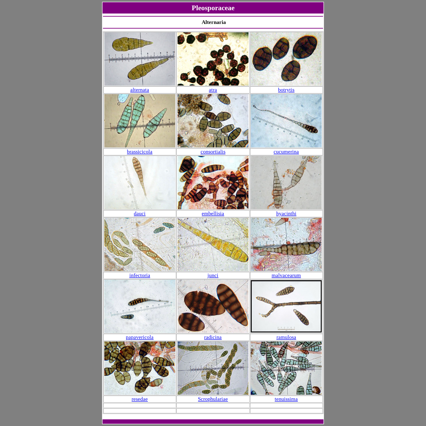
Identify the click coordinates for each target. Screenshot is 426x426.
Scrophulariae (213, 399)
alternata (139, 90)
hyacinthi (286, 213)
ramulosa (286, 337)
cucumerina (286, 151)
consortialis (213, 151)
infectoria (139, 275)
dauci (140, 213)
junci (212, 275)
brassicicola (139, 151)
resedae (140, 399)
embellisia (213, 213)
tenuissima (286, 399)
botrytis (286, 90)
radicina (213, 337)
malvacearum (286, 275)
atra (213, 90)
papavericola (140, 337)
